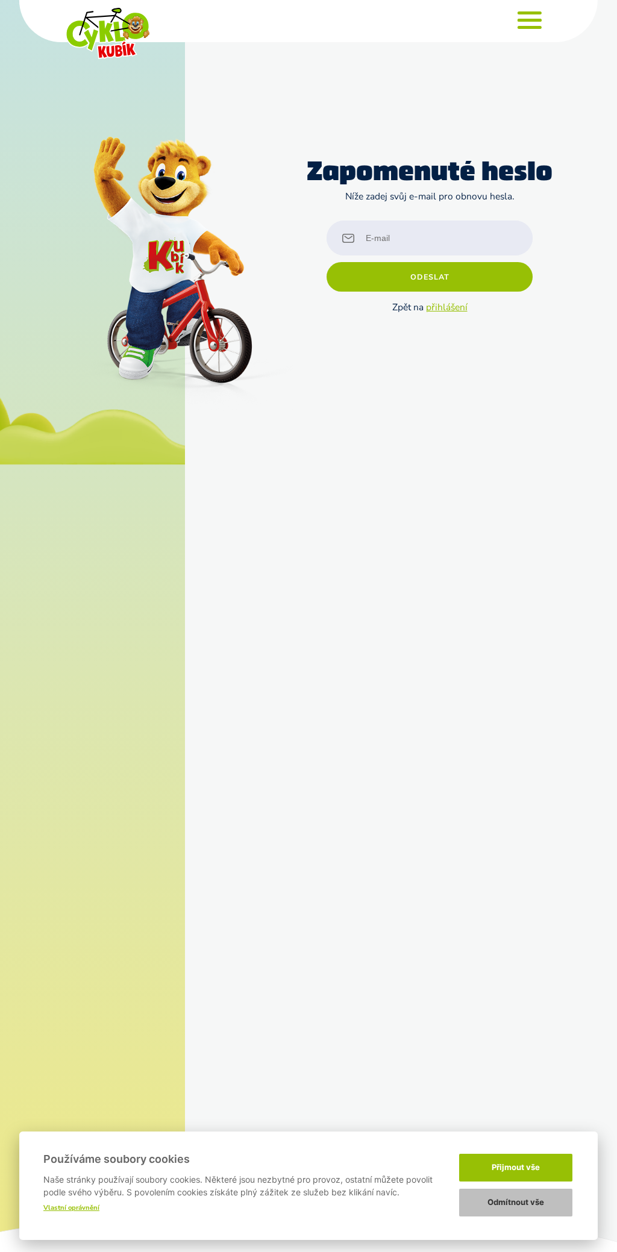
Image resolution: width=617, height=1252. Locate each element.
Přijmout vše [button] (516, 1167)
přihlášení (447, 307)
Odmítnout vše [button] (515, 1202)
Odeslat (429, 277)
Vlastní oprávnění (71, 1207)
